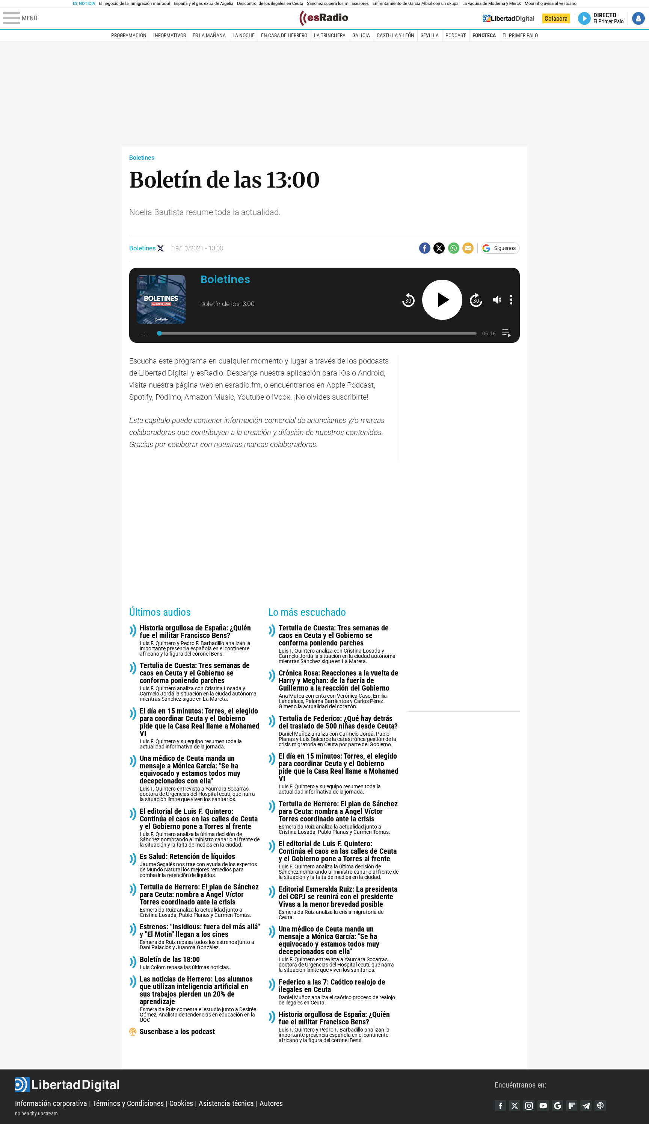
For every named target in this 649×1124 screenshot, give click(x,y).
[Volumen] (497, 299)
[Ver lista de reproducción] (506, 333)
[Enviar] (453, 248)
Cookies (181, 1103)
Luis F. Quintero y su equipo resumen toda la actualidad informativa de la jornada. (200, 728)
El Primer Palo (520, 35)
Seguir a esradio (160, 248)
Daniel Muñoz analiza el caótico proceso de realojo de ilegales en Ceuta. (337, 992)
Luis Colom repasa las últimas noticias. (185, 963)
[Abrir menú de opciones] (511, 299)
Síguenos (505, 248)
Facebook (500, 1105)
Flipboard (571, 1105)
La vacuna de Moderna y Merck (491, 3)
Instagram (528, 1105)
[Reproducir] (442, 300)
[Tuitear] (439, 248)
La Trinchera (330, 35)
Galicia (361, 35)
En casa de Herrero (284, 35)
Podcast (455, 35)
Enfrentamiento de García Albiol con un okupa (416, 3)
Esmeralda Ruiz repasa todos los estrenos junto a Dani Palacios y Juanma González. (200, 936)
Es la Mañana (209, 35)
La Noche (243, 35)
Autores (271, 1103)
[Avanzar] (476, 300)
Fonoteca (484, 35)
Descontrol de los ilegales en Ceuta (270, 3)
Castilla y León (395, 35)
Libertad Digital (255, 1084)
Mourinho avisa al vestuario (551, 3)
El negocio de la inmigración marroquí (134, 3)
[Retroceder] (408, 300)
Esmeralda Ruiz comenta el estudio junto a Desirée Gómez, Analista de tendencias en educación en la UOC (198, 999)
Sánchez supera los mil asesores (337, 3)
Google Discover (557, 1105)
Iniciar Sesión (638, 18)
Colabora (556, 18)
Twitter (514, 1105)
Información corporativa (51, 1103)
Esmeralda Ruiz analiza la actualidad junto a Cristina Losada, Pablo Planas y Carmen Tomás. (199, 900)
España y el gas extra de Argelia (204, 3)
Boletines (141, 157)
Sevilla (430, 35)
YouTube (543, 1105)
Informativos (169, 35)
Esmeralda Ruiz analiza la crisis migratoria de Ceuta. (338, 902)
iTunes (600, 1105)
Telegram (586, 1105)
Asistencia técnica (226, 1103)
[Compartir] (424, 248)
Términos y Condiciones (128, 1103)
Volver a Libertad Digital (508, 18)
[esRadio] (324, 18)
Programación (128, 35)
